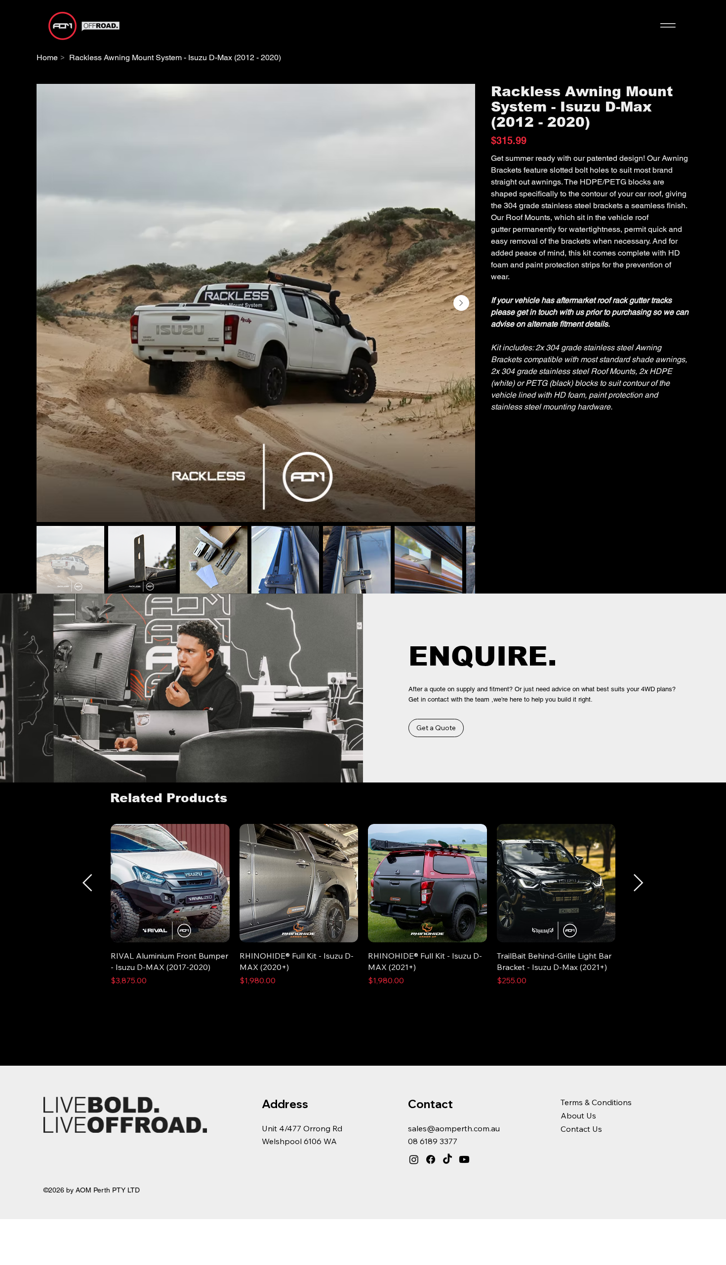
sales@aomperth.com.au (454, 1128)
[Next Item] (461, 303)
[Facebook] (431, 1159)
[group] (363, 910)
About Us (578, 1115)
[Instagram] (414, 1159)
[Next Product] (638, 882)
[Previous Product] (87, 882)
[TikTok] (447, 1159)
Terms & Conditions (596, 1102)
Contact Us (581, 1129)
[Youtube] (464, 1159)
